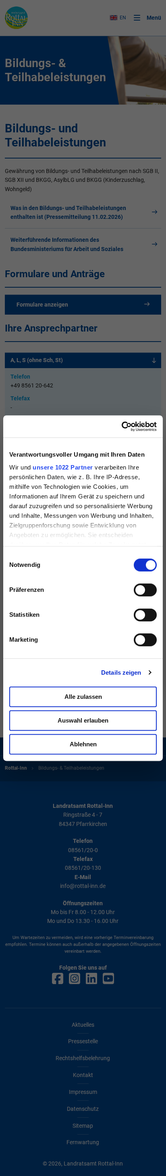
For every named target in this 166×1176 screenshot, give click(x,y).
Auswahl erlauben (83, 720)
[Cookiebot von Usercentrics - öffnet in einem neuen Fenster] (121, 426)
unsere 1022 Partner (63, 467)
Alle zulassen (83, 696)
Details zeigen (121, 672)
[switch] (145, 589)
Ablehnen (83, 744)
